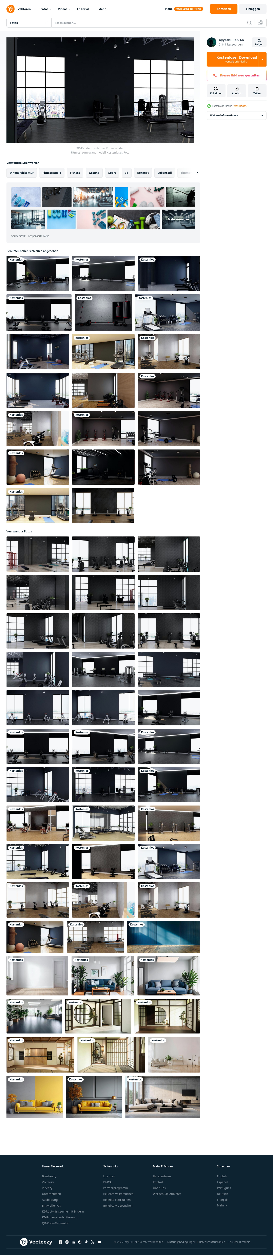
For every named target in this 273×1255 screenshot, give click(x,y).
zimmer (186, 173)
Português (224, 1188)
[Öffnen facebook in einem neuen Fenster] (60, 1242)
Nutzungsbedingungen (181, 1242)
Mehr (102, 9)
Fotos (44, 9)
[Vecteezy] (10, 9)
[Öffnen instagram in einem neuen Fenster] (67, 1242)
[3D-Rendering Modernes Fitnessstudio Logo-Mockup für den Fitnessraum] (169, 273)
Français (222, 1200)
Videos (62, 9)
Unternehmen (51, 1194)
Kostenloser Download (236, 59)
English (222, 1176)
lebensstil (165, 173)
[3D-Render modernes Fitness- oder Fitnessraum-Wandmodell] (37, 273)
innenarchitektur (22, 173)
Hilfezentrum (162, 1176)
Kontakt (158, 1182)
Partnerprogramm (115, 1188)
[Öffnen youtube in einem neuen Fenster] (99, 1242)
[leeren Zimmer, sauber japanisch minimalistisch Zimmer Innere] (98, 1016)
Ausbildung (50, 1200)
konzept (143, 173)
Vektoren (24, 9)
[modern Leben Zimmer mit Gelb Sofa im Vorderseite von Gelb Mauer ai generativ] (34, 1097)
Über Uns (159, 1188)
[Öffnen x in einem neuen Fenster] (92, 1242)
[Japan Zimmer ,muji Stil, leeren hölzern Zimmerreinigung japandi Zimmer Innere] (40, 1055)
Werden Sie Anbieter (167, 1194)
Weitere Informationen (224, 115)
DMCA (107, 1182)
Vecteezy (48, 1182)
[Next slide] (193, 173)
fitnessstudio (51, 173)
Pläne (169, 9)
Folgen (259, 44)
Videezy (47, 1188)
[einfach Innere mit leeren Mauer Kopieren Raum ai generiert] (37, 975)
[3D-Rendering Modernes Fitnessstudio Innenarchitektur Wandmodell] (37, 823)
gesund (94, 173)
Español (222, 1182)
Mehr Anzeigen (178, 219)
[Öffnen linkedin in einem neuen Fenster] (73, 1242)
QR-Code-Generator (55, 1223)
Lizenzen (109, 1176)
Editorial (83, 9)
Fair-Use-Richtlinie (239, 1242)
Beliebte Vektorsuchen (118, 1194)
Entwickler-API (51, 1205)
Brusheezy (49, 1176)
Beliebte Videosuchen (118, 1205)
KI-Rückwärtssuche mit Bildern (63, 1211)
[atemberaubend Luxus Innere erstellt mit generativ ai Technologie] (103, 975)
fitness (75, 173)
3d (126, 173)
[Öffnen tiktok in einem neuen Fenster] (86, 1242)
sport (112, 173)
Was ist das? (240, 106)
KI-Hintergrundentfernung (60, 1217)
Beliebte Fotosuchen (117, 1200)
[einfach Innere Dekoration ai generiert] (174, 1055)
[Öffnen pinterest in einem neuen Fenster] (79, 1242)
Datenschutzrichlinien (212, 1242)
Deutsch (222, 1194)
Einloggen (253, 9)
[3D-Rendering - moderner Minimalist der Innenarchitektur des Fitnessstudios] (167, 312)
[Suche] (249, 22)
